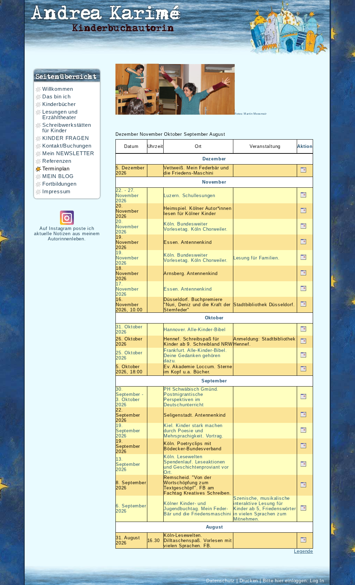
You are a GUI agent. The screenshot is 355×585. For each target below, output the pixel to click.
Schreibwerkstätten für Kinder (66, 127)
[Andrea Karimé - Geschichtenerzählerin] (105, 17)
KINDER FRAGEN (65, 138)
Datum (131, 146)
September (196, 134)
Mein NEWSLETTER (68, 153)
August (217, 134)
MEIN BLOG (58, 176)
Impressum (56, 191)
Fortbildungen (59, 184)
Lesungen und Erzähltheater (60, 114)
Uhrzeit (155, 146)
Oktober (173, 134)
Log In (317, 580)
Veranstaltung (265, 146)
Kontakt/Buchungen (67, 146)
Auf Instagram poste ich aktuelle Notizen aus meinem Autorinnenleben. (67, 233)
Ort (198, 146)
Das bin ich (56, 96)
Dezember (126, 134)
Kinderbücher (59, 104)
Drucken (249, 580)
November (151, 134)
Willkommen (57, 89)
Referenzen (56, 161)
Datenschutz (220, 580)
